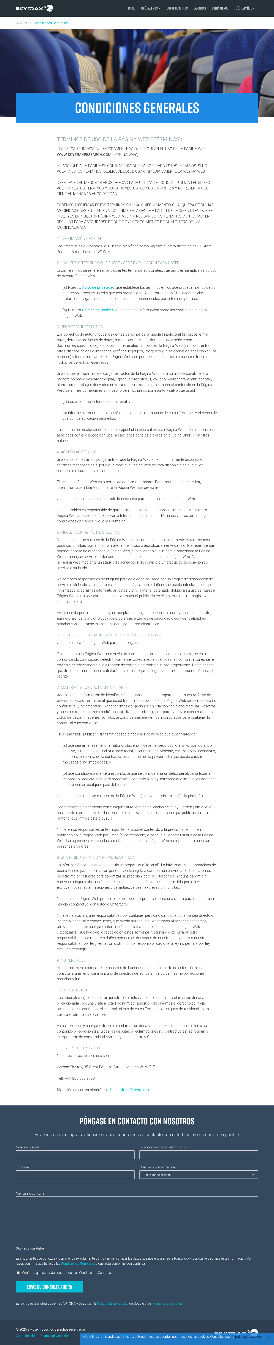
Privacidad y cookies (55, 1335)
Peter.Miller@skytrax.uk (129, 1090)
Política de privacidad (112, 1303)
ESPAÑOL (246, 8)
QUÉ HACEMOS (149, 8)
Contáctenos (220, 8)
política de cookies (248, 1336)
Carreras (200, 8)
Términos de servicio (167, 1303)
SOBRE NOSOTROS (177, 8)
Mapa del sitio (26, 1335)
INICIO (131, 8)
